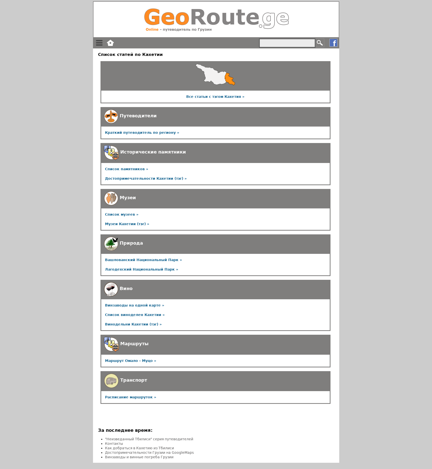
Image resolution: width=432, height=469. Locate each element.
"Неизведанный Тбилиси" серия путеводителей (149, 439)
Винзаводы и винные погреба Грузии (139, 457)
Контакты (114, 444)
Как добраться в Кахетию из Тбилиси (139, 448)
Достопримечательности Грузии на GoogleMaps (149, 453)
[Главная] (216, 19)
